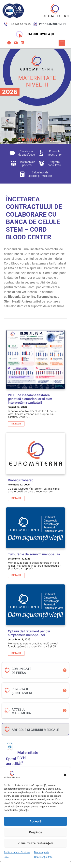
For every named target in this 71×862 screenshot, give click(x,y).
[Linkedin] (22, 43)
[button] (65, 775)
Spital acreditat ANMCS (14, 763)
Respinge (35, 832)
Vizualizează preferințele (35, 843)
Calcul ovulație (41, 34)
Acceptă (35, 821)
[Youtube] (15, 43)
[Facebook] (9, 43)
